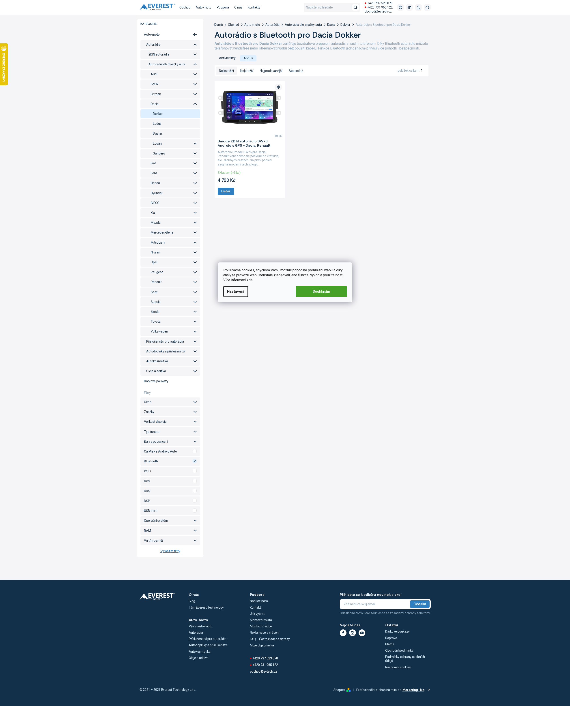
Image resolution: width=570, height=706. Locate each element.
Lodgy (157, 123)
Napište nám (259, 601)
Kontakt (255, 607)
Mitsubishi (158, 242)
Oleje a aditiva (156, 371)
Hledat (355, 7)
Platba (389, 644)
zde (250, 280)
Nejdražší (246, 71)
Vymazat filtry (170, 551)
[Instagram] (352, 632)
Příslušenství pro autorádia (165, 341)
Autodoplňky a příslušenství (165, 351)
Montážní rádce (261, 626)
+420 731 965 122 (380, 7)
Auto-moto (152, 34)
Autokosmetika (157, 361)
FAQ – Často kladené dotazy (270, 639)
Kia (153, 213)
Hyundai (156, 193)
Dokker (158, 114)
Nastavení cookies (398, 667)
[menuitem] (185, 7)
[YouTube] (362, 632)
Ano (170, 451)
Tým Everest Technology (206, 607)
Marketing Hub (413, 690)
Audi (154, 74)
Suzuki (155, 302)
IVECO (155, 203)
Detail (225, 191)
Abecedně (296, 71)
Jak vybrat (257, 614)
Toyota (156, 321)
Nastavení (235, 291)
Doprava (391, 638)
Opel (154, 262)
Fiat (153, 163)
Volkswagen (159, 331)
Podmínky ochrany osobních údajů (405, 659)
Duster (157, 133)
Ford (154, 173)
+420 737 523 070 (380, 3)
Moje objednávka (262, 645)
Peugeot (157, 272)
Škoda (155, 311)
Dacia (155, 104)
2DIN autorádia (158, 54)
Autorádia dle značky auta (166, 64)
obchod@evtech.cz (378, 11)
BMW (154, 84)
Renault (156, 282)
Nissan (155, 252)
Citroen (156, 94)
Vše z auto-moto (201, 626)
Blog (192, 601)
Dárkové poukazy (156, 381)
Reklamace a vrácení (264, 632)
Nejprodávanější (271, 71)
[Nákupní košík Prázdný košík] (427, 7)
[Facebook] (343, 632)
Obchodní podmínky (399, 650)
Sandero (159, 153)
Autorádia (153, 44)
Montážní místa (261, 620)
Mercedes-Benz (162, 232)
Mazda (156, 222)
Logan (157, 143)
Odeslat (420, 604)
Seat (154, 292)
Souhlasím (321, 291)
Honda (155, 183)
